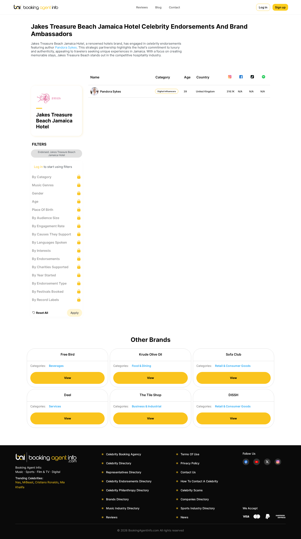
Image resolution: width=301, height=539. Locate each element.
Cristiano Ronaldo (46, 482)
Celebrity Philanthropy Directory (127, 490)
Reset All (42, 312)
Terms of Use (190, 454)
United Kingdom (205, 91)
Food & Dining (141, 365)
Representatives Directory (123, 472)
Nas (18, 482)
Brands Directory (117, 499)
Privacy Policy (190, 463)
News (184, 517)
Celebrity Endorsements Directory (129, 481)
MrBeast (27, 482)
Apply (74, 312)
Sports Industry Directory (198, 508)
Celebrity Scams (192, 490)
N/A (240, 91)
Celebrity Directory (118, 463)
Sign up (280, 7)
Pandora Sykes (66, 47)
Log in (263, 7)
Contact (174, 7)
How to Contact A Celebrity (199, 481)
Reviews (142, 7)
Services (55, 406)
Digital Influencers (166, 91)
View (67, 378)
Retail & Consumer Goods (233, 365)
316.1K (230, 91)
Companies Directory (195, 499)
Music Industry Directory (122, 508)
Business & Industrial (146, 406)
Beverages (56, 365)
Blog (158, 7)
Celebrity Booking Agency (123, 454)
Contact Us (188, 472)
